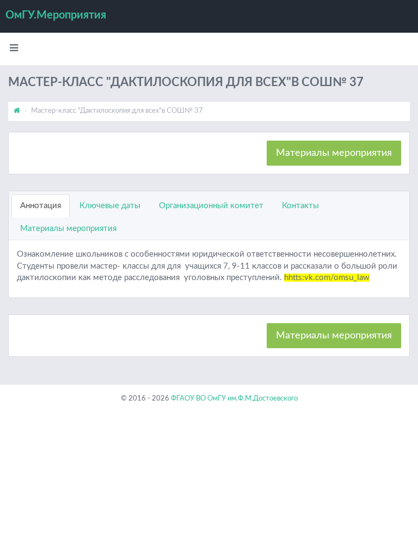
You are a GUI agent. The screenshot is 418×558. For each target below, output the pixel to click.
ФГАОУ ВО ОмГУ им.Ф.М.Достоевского (234, 398)
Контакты (300, 206)
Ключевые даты (109, 206)
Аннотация (40, 206)
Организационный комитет (211, 206)
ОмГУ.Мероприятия (55, 15)
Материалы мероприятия (334, 153)
